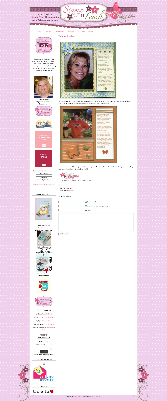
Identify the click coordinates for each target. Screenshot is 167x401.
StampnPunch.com (83, 15)
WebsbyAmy (78, 396)
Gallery (90, 31)
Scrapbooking (71, 190)
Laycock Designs (94, 396)
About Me (48, 31)
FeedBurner (47, 180)
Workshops (71, 31)
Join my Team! (59, 31)
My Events (81, 31)
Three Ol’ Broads (47, 314)
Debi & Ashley (66, 36)
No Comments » (63, 185)
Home (39, 31)
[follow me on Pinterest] (44, 185)
